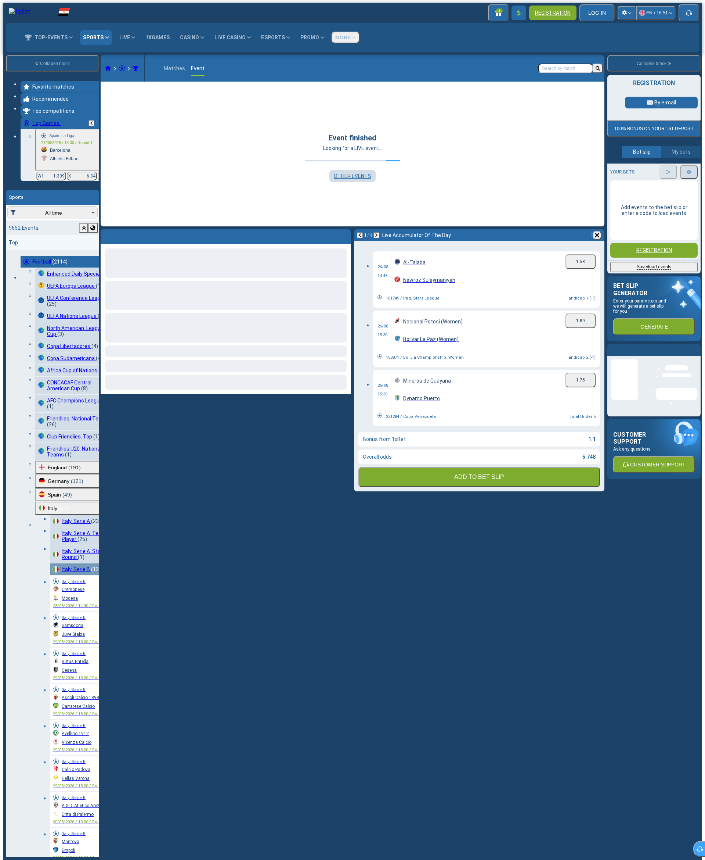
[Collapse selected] (83, 228)
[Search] (598, 68)
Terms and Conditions (657, 217)
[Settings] (627, 13)
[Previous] (91, 123)
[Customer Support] (689, 12)
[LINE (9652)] (108, 68)
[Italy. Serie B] (135, 68)
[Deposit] (518, 13)
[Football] (122, 68)
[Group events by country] (93, 228)
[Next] (376, 235)
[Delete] (597, 235)
